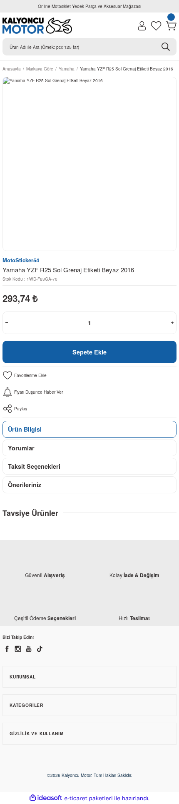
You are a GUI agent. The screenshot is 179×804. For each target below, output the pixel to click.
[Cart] (171, 26)
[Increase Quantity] (172, 323)
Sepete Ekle (89, 352)
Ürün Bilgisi (25, 429)
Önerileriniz (24, 484)
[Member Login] (142, 26)
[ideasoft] (45, 798)
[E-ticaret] (88, 798)
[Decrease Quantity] (6, 322)
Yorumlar (21, 448)
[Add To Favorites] (89, 375)
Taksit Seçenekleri (34, 466)
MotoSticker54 (20, 260)
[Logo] (37, 26)
